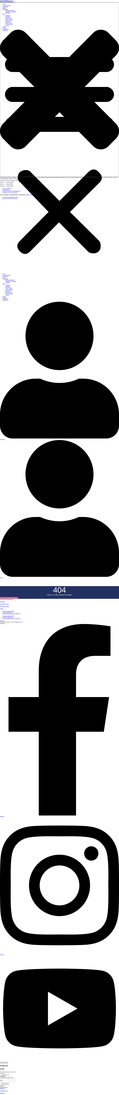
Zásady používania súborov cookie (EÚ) (11, 613)
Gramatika (8, 286)
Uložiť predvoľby (22, 194)
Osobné (7, 295)
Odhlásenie (5, 300)
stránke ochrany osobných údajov (87, 177)
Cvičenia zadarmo (7, 275)
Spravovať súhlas (4, 1062)
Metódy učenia (9, 292)
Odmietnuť (6, 194)
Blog (4, 283)
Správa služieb (6, 189)
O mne (4, 296)
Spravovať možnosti (7, 188)
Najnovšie (8, 285)
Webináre (8, 282)
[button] (59, 89)
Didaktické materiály (10, 280)
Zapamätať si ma (5, 1075)
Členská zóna (6, 298)
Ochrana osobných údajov (8, 611)
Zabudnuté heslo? (4, 1087)
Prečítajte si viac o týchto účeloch (10, 192)
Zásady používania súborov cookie (10, 197)
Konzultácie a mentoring (11, 281)
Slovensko (8, 291)
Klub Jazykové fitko (4, 604)
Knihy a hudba (9, 290)
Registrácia (2, 1088)
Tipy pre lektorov (9, 293)
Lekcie (4, 277)
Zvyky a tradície (9, 288)
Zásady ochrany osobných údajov (10, 198)
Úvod (4, 273)
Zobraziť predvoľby (13, 194)
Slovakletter (2, 601)
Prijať (2, 194)
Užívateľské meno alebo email (6, 1072)
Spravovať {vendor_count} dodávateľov (12, 191)
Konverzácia (8, 287)
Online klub (5, 276)
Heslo (1, 1073)
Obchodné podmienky (7, 612)
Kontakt (4, 297)
